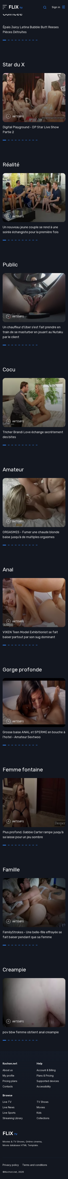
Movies (41, 1107)
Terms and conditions (34, 1164)
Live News (8, 1107)
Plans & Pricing (45, 1075)
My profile (8, 1075)
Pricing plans (10, 1081)
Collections (43, 1118)
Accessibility (44, 1086)
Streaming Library (13, 1118)
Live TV (7, 1101)
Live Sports (9, 1112)
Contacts (8, 1086)
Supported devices (48, 1081)
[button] (4, 945)
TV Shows (42, 1101)
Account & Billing (46, 1070)
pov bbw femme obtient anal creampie (31, 1032)
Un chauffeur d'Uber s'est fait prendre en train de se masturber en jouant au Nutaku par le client (33, 332)
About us (8, 1070)
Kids (39, 1112)
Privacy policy (11, 1164)
